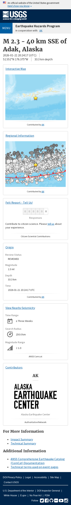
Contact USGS (11, 482)
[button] (35, 98)
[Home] (15, 21)
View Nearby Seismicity (20, 308)
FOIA (47, 495)
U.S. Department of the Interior (18, 490)
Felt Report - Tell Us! (19, 202)
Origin (9, 247)
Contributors (14, 367)
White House (10, 495)
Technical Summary (23, 443)
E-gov (23, 495)
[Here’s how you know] (35, 4)
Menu (6, 28)
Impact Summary (22, 439)
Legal (28, 477)
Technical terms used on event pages (34, 467)
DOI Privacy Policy (12, 477)
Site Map (54, 477)
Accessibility (40, 477)
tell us (51, 224)
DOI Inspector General (48, 490)
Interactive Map (15, 69)
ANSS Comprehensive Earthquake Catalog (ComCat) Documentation (38, 461)
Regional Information (19, 135)
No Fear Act (35, 495)
